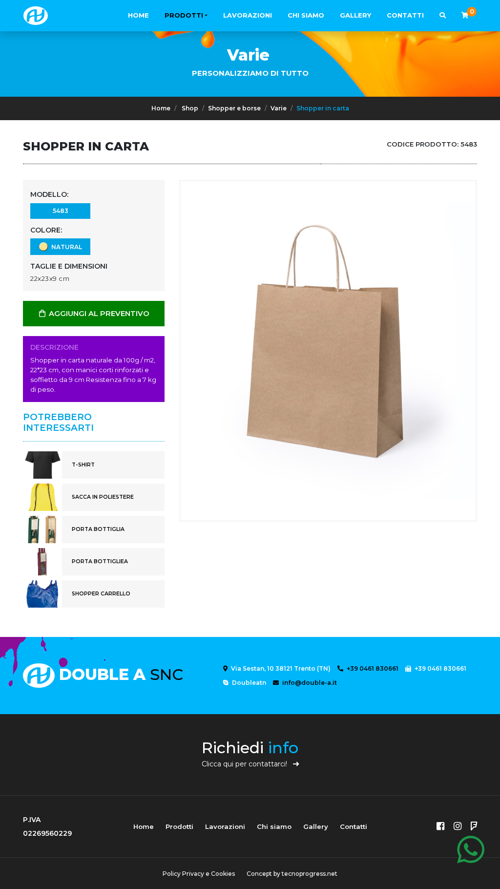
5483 (60, 210)
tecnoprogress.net (309, 873)
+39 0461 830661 (371, 668)
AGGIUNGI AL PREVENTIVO (98, 313)
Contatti (405, 15)
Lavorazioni (247, 15)
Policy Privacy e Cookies (199, 873)
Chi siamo (306, 15)
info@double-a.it (309, 682)
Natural (65, 247)
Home (138, 15)
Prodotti (184, 15)
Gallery (355, 15)
